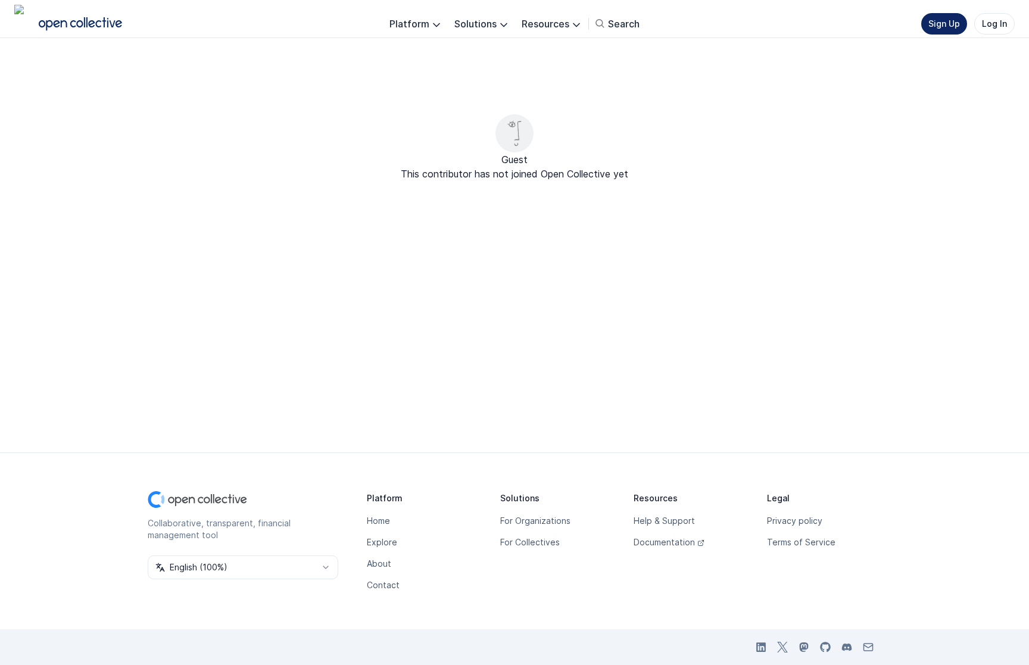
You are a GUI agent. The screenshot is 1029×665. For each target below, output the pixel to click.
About (379, 563)
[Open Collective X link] (782, 647)
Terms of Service (801, 542)
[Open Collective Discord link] (846, 647)
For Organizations (535, 521)
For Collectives (530, 542)
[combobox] (243, 567)
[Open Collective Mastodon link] (804, 647)
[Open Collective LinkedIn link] (761, 647)
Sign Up (944, 23)
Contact (383, 585)
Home (378, 521)
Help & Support (664, 521)
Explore (382, 542)
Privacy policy (794, 521)
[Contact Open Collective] (868, 647)
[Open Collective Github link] (825, 647)
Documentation (664, 542)
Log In (994, 23)
